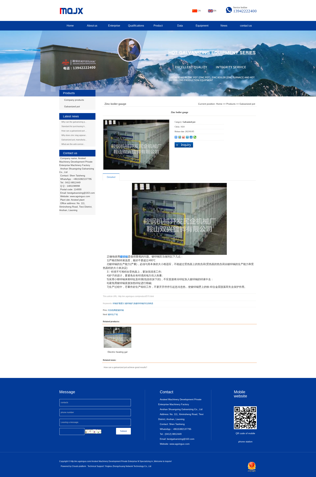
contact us (246, 25)
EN (214, 11)
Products (231, 104)
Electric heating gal (117, 352)
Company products (74, 100)
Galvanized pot (72, 106)
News (224, 25)
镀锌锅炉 (129, 303)
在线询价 (184, 145)
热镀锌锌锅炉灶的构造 (143, 303)
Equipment (202, 25)
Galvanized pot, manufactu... (74, 140)
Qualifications (136, 25)
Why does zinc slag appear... (74, 135)
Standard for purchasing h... (73, 126)
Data (180, 25)
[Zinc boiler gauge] (136, 145)
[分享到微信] (195, 137)
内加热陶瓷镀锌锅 (116, 310)
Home (70, 25)
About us (92, 25)
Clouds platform (79, 466)
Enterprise (114, 25)
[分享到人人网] (191, 137)
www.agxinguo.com (80, 196)
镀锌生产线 (113, 314)
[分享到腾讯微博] (187, 137)
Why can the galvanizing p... (73, 122)
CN (199, 11)
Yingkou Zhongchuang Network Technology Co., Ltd (128, 466)
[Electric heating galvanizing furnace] (117, 337)
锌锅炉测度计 (119, 303)
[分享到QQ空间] (179, 137)
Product (158, 25)
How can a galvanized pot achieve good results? (125, 367)
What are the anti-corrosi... (73, 144)
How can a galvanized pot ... (74, 131)
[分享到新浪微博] (183, 137)
